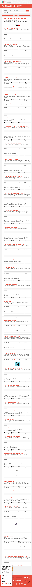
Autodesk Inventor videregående (10, 86)
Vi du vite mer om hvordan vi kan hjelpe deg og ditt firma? (19, 583)
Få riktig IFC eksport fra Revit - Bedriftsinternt (12, 143)
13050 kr (25, 173)
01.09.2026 (12, 173)
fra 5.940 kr (25, 495)
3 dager (19, 34)
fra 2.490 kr (25, 503)
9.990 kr (26, 433)
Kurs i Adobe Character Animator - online (11, 376)
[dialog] (6, 575)
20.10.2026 (12, 433)
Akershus (14, 6)
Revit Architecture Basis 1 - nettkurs (10, 227)
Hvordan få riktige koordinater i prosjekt (11, 150)
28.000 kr (25, 342)
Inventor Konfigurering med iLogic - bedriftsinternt (13, 176)
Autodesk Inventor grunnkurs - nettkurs (11, 77)
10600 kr (25, 100)
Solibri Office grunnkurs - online (9, 513)
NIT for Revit (6, 218)
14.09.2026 (12, 399)
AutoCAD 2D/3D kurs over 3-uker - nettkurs (12, 336)
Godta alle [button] (4, 583)
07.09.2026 (12, 359)
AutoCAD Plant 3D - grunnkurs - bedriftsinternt (12, 61)
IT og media (6, 5)
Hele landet (5, 34)
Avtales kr (25, 34)
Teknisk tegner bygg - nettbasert (10, 536)
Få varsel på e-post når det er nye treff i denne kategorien (16, 565)
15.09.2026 (12, 450)
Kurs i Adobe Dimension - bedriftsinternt (11, 385)
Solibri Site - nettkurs (8, 301)
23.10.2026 (12, 382)
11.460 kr (25, 257)
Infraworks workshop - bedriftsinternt (11, 159)
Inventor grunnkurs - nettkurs (9, 353)
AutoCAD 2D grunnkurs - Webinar (10, 320)
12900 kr (25, 359)
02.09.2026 (12, 233)
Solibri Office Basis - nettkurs (9, 292)
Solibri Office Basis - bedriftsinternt (10, 284)
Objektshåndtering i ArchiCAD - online (11, 506)
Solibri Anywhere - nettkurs (9, 267)
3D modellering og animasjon (7, 6)
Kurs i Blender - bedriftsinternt (9, 419)
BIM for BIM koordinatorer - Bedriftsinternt (12, 110)
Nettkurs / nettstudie (6, 83)
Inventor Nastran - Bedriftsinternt (10, 184)
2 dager (19, 115)
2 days (19, 562)
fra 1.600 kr (25, 487)
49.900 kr (29, 542)
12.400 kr (25, 350)
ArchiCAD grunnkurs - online (9, 473)
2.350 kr (26, 83)
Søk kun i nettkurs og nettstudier (8, 12)
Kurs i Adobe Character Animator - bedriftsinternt (13, 368)
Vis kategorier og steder (16, 15)
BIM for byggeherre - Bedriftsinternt (10, 117)
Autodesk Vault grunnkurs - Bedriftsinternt (12, 103)
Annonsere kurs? (27, 1)
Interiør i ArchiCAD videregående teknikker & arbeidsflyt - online (15, 490)
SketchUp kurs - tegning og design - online (11, 461)
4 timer (19, 132)
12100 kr (25, 325)
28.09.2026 (12, 467)
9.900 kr (26, 241)
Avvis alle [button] (9, 583)
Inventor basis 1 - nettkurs (9, 167)
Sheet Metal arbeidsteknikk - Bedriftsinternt (12, 259)
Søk (27, 10)
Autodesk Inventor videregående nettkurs (11, 94)
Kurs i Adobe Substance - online (9, 410)
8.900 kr (26, 333)
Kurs (2, 5)
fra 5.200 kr (25, 519)
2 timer (19, 148)
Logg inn (23, 1)
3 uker (19, 342)
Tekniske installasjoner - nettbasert (10, 545)
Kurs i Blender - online (8, 427)
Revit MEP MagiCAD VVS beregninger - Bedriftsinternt (14, 244)
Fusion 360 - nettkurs (8, 134)
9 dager (19, 199)
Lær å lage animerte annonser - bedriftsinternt (12, 436)
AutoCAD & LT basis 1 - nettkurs (10, 36)
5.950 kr (26, 298)
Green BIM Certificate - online (9, 481)
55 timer (19, 83)
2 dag (18, 100)
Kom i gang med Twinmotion (9, 497)
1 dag (18, 107)
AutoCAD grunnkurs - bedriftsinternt (10, 44)
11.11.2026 (12, 140)
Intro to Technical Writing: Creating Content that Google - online (15, 556)
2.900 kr (26, 273)
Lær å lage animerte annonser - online (11, 444)
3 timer (19, 156)
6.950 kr (26, 382)
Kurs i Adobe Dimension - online (10, 393)
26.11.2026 (12, 100)
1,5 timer (19, 487)
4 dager (19, 182)
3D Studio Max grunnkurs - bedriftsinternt (11, 28)
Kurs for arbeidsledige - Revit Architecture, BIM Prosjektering (15, 193)
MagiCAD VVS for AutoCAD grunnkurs (11, 201)
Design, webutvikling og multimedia (15, 5)
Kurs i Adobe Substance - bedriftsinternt (11, 402)
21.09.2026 (12, 325)
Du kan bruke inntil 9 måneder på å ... (22, 542)
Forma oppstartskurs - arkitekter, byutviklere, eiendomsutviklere (16, 126)
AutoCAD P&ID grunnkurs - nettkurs (10, 53)
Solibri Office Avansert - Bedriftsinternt (11, 275)
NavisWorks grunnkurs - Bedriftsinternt (11, 210)
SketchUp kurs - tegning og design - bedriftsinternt (13, 453)
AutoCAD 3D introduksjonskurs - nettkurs (11, 344)
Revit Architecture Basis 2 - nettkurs (10, 235)
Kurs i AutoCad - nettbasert (9, 528)
